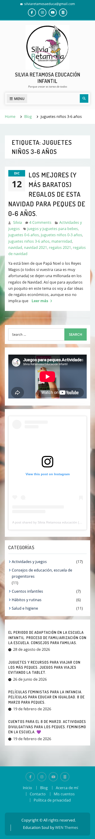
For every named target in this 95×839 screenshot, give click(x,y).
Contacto (38, 794)
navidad (15, 247)
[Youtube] (53, 776)
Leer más (40, 300)
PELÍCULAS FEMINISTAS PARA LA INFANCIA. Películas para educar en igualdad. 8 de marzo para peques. (46, 697)
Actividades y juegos (29, 561)
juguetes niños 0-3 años (61, 234)
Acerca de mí (67, 788)
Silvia (17, 222)
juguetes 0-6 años (23, 234)
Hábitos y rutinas (27, 599)
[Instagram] (41, 776)
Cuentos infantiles (27, 591)
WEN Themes (66, 827)
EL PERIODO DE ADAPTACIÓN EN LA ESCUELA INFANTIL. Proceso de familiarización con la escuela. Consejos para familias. (47, 637)
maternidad (61, 241)
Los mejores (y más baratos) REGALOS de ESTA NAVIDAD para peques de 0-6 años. (46, 194)
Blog (44, 788)
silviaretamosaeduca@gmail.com (49, 4)
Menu (19, 98)
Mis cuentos (64, 794)
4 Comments (40, 222)
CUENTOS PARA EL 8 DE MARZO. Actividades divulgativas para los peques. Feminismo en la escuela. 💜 (47, 726)
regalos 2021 (60, 247)
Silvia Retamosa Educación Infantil (47, 77)
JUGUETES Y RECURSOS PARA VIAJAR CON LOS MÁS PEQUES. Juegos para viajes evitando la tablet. (44, 667)
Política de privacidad (52, 800)
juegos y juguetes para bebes (52, 228)
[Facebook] (30, 776)
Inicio (27, 788)
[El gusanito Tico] (64, 776)
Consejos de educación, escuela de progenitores (42, 573)
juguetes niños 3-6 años (29, 241)
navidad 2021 (35, 247)
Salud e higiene (25, 608)
